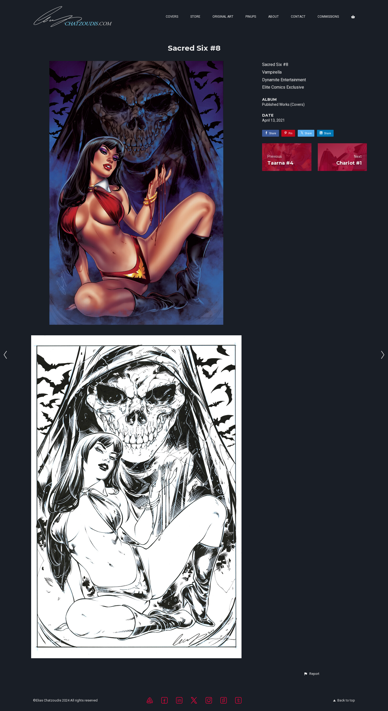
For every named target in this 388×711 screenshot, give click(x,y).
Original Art (222, 16)
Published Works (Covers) (283, 104)
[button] (311, 674)
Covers (172, 16)
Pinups (250, 16)
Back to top (346, 700)
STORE (195, 16)
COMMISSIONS (328, 16)
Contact (298, 16)
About (273, 16)
